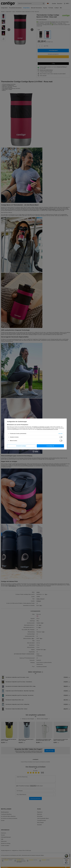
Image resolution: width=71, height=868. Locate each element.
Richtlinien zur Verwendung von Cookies (42, 426)
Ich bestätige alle (50, 445)
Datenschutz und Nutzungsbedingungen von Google (47, 429)
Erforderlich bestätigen (21, 445)
